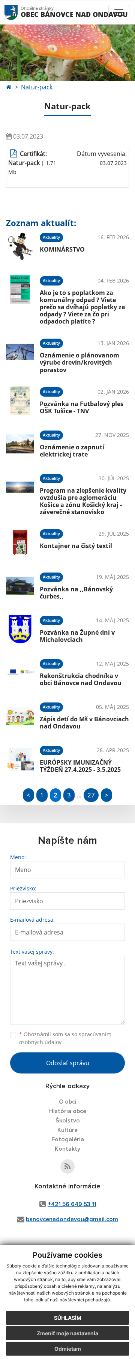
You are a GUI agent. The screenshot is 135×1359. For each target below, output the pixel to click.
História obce (67, 1111)
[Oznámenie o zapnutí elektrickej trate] (20, 444)
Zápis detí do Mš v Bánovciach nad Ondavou (84, 722)
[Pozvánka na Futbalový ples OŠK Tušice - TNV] (20, 400)
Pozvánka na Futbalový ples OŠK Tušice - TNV (81, 407)
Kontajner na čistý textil (76, 546)
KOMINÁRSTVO (62, 249)
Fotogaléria (67, 1139)
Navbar (18, 12)
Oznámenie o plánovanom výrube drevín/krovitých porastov (79, 362)
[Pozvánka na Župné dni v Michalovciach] (20, 629)
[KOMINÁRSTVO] (20, 246)
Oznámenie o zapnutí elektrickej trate (72, 450)
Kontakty (67, 1149)
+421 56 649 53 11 (72, 1204)
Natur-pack (36, 87)
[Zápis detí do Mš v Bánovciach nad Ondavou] (20, 716)
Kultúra (67, 1130)
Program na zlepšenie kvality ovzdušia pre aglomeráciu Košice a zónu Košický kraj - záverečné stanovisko (83, 501)
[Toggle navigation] (118, 12)
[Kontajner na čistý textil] (20, 542)
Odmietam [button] (67, 1348)
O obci (67, 1102)
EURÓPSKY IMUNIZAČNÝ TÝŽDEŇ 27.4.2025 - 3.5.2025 (80, 766)
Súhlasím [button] (67, 1318)
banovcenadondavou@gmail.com (72, 1219)
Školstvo (68, 1121)
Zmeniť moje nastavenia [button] (67, 1333)
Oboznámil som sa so (65, 1038)
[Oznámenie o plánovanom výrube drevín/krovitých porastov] (20, 354)
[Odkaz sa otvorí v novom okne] (67, 1166)
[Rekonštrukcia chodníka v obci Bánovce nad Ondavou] (20, 672)
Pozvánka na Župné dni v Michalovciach (77, 636)
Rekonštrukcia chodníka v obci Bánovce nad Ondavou (81, 679)
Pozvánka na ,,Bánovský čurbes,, (76, 592)
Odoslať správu (67, 1063)
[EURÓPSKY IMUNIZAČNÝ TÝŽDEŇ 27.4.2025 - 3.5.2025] (20, 759)
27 (91, 795)
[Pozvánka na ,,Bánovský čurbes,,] (20, 586)
